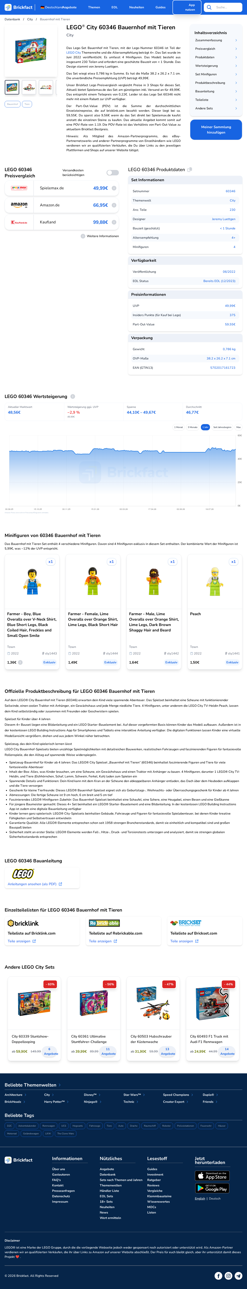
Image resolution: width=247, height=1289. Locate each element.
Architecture (13, 1095)
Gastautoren (61, 1174)
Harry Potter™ (54, 1102)
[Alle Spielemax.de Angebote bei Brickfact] (19, 188)
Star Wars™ (132, 1095)
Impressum (60, 1202)
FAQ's (56, 1180)
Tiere (27, 104)
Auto (121, 1125)
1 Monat (178, 427)
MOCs (151, 1207)
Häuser (221, 1125)
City (232, 200)
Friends (208, 1102)
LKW (48, 1133)
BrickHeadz (13, 1102)
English (200, 1198)
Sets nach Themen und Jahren (121, 1180)
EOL (115, 7)
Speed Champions (176, 1095)
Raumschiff (150, 1125)
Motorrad (12, 1133)
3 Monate (192, 427)
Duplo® (208, 1095)
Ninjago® (90, 1102)
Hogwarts (78, 1125)
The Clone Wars (65, 1133)
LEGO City (73, 53)
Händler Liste (109, 1191)
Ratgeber (154, 1180)
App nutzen (190, 7)
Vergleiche (154, 1191)
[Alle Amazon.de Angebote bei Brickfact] (19, 205)
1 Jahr (205, 427)
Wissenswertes (158, 1202)
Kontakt (57, 1185)
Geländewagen (31, 1133)
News (104, 1212)
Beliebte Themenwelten (30, 1085)
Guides (161, 7)
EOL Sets (106, 1196)
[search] (209, 7)
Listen (151, 1212)
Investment (155, 1174)
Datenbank (108, 1174)
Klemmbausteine (159, 1196)
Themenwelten (111, 1185)
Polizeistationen (185, 1125)
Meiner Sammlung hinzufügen (216, 130)
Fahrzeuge (94, 1125)
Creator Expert (173, 1102)
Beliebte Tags (19, 1115)
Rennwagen (48, 1125)
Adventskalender (27, 1125)
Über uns (58, 1169)
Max (238, 427)
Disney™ (90, 1095)
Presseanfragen (63, 1191)
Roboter (166, 1125)
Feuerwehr (205, 1125)
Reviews (153, 1185)
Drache (133, 1125)
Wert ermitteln (110, 1218)
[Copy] (189, 169)
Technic (129, 1102)
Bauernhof (12, 104)
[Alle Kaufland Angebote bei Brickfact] (19, 222)
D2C (9, 1125)
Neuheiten (136, 7)
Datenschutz (61, 1196)
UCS (63, 1125)
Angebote (69, 7)
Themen (94, 7)
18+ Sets (106, 1202)
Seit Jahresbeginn (222, 427)
